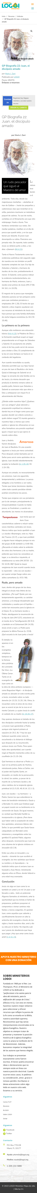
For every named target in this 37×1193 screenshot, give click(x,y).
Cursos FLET (7, 1102)
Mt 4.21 (18, 249)
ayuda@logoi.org (21, 1159)
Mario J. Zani (10, 73)
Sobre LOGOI (7, 1114)
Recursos (11, 16)
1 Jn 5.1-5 (11, 937)
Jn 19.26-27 (28, 714)
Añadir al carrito (18, 108)
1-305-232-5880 (14, 1166)
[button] (31, 31)
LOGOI (17, 77)
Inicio (3, 16)
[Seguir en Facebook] (4, 1130)
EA (22, 1189)
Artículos (20, 16)
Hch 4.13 (12, 333)
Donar (5, 1119)
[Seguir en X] (4, 1133)
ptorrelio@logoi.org (21, 1154)
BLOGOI (6, 1110)
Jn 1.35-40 (24, 464)
